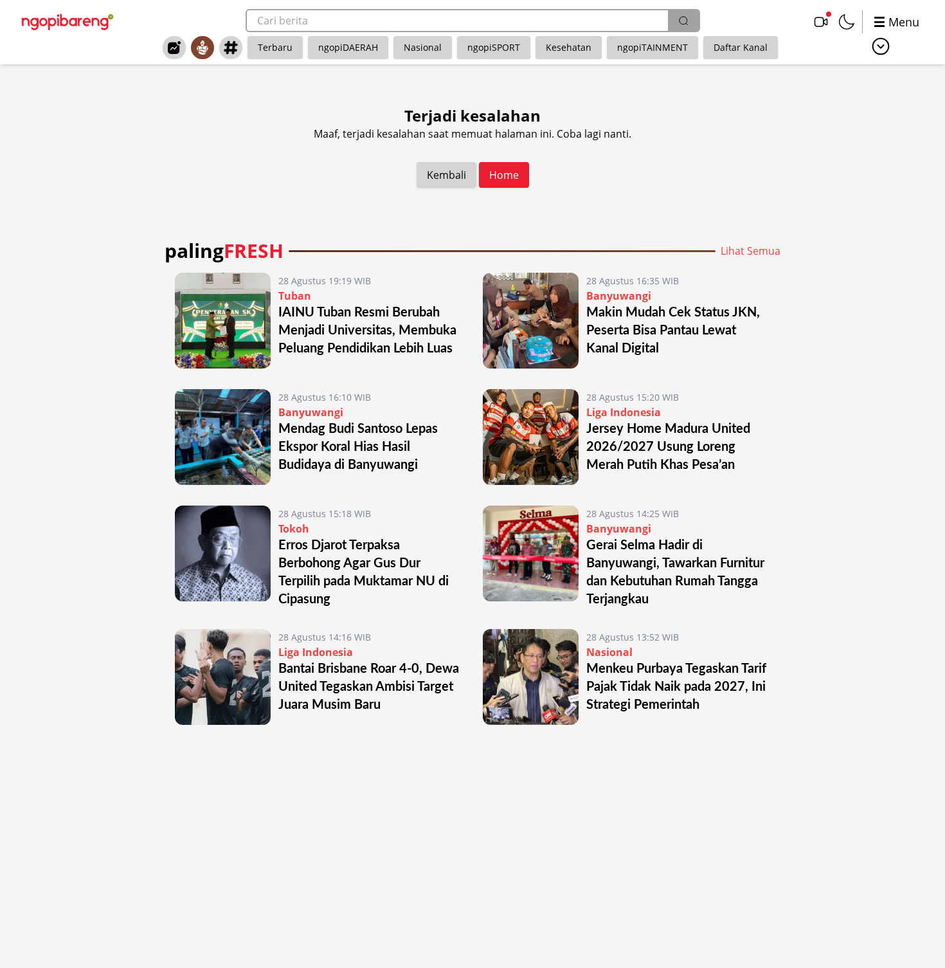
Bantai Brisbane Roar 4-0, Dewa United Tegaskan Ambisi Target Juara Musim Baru (368, 686)
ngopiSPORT (493, 47)
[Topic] (230, 47)
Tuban (294, 296)
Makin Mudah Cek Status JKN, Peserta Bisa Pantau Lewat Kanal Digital (673, 330)
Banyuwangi (618, 296)
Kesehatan (568, 47)
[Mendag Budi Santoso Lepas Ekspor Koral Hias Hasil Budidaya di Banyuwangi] (223, 437)
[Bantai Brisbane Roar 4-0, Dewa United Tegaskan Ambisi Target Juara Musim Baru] (223, 677)
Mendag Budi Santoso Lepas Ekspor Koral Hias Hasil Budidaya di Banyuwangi (358, 447)
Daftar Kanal (741, 47)
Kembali (446, 175)
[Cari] (683, 20)
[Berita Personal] (202, 47)
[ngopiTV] (821, 22)
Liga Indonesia (623, 412)
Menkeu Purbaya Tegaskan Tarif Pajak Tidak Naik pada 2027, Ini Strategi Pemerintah (676, 686)
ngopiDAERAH (348, 47)
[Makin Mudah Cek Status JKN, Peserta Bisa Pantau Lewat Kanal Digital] (531, 321)
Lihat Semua (750, 251)
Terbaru (275, 47)
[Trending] (174, 47)
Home (504, 175)
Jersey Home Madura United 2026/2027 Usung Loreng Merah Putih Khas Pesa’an (668, 447)
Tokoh (293, 529)
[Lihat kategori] (881, 46)
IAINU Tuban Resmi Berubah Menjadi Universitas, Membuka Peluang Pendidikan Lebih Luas (367, 330)
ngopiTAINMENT (652, 47)
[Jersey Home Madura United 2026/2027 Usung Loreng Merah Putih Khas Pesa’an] (531, 437)
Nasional (423, 47)
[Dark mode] (846, 22)
